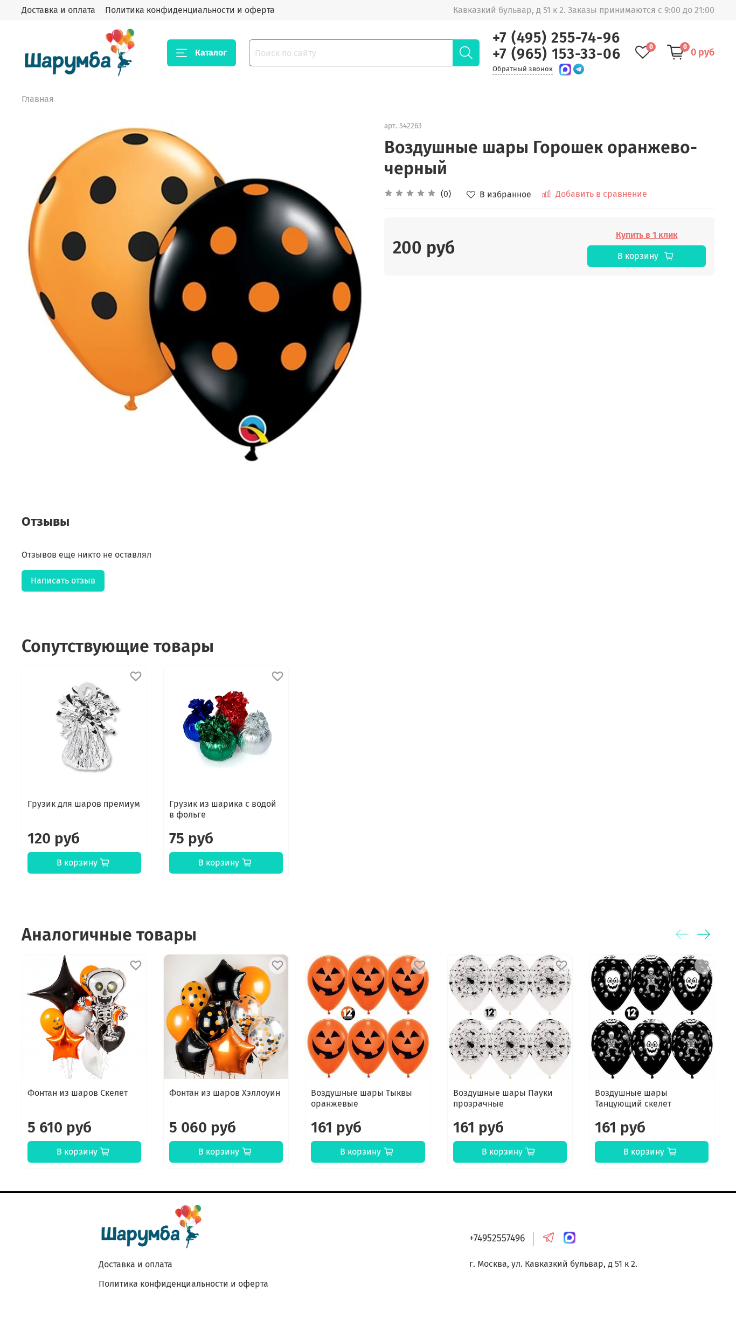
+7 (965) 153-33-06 (556, 54)
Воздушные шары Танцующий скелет (633, 1098)
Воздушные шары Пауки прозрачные (503, 1098)
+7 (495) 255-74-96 (556, 37)
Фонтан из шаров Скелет (77, 1093)
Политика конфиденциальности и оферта (190, 10)
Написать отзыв (63, 580)
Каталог (211, 52)
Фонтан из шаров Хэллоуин (224, 1093)
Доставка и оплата (58, 10)
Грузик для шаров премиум (83, 804)
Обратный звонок (522, 69)
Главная (38, 99)
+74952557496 (497, 1238)
